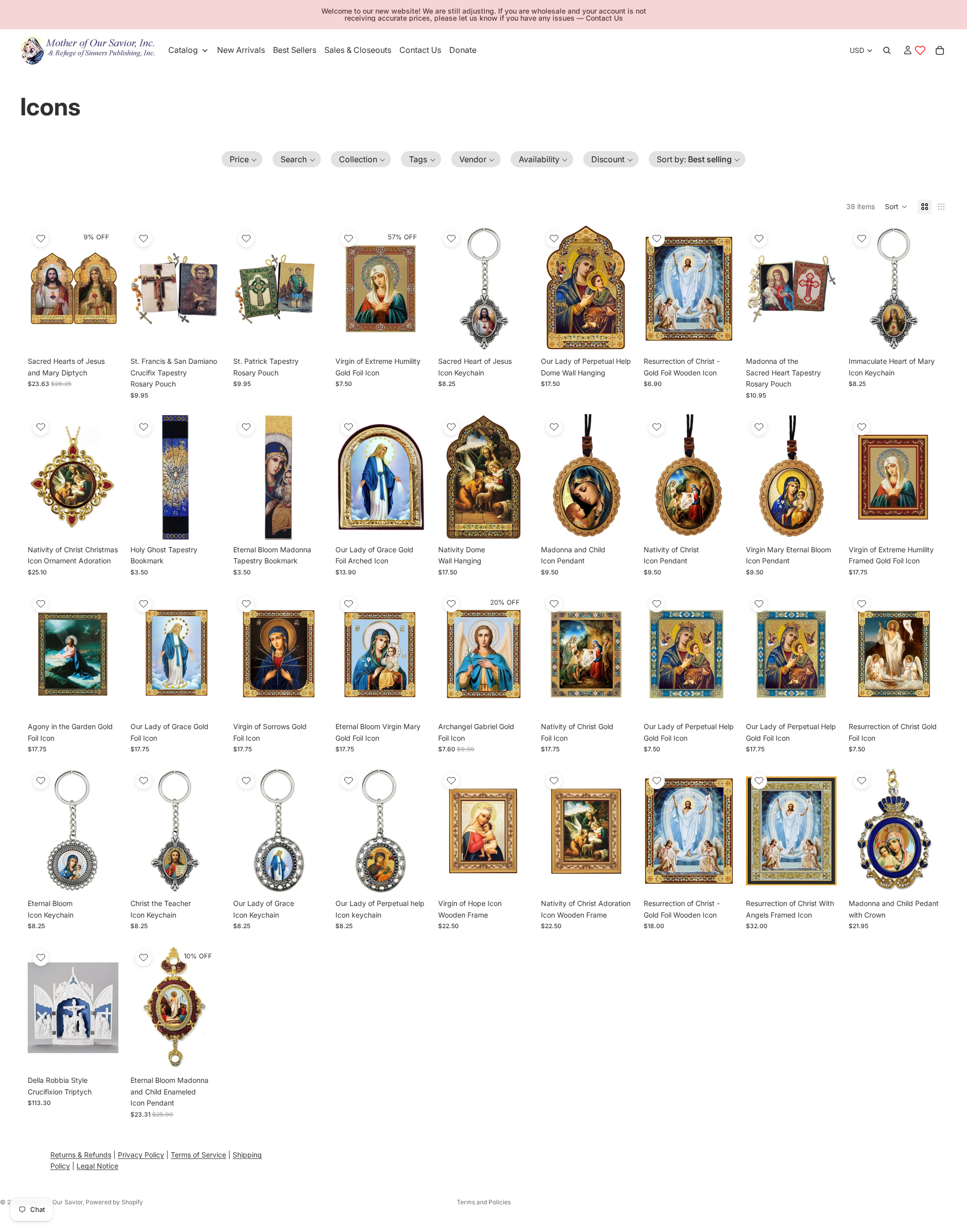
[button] (242, 159)
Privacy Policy (141, 1154)
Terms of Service (198, 1154)
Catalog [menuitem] (183, 50)
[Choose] (410, 337)
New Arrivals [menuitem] (241, 50)
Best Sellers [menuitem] (294, 50)
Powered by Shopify (114, 1202)
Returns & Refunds (80, 1154)
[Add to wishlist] (41, 239)
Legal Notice (97, 1165)
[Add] (103, 337)
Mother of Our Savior (53, 1202)
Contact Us (604, 18)
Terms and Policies (484, 1202)
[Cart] (940, 50)
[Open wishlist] (920, 50)
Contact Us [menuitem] (420, 50)
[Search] (887, 50)
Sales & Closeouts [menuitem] (357, 50)
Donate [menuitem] (462, 50)
